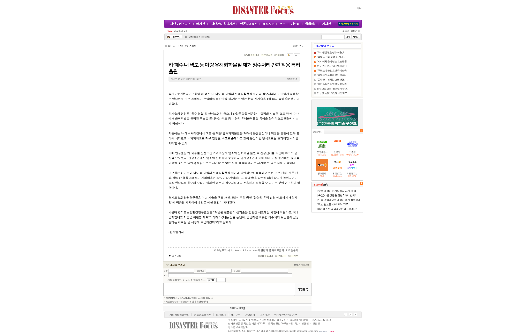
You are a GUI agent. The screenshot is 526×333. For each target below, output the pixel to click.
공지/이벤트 (195, 37)
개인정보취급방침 (179, 314)
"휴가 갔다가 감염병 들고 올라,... (332, 84)
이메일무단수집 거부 (285, 314)
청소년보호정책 (202, 314)
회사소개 (221, 314)
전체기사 (206, 37)
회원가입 (355, 31)
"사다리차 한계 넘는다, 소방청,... (332, 61)
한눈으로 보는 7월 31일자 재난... (332, 66)
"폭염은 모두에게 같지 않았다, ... (332, 75)
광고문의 (250, 314)
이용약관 (265, 314)
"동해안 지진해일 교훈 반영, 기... (332, 79)
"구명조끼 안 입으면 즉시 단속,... (332, 70)
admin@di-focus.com (307, 331)
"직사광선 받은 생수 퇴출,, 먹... (331, 52)
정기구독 (235, 314)
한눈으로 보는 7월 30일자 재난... (332, 88)
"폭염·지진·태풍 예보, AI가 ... (331, 57)
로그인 (346, 31)
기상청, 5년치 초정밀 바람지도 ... (332, 93)
